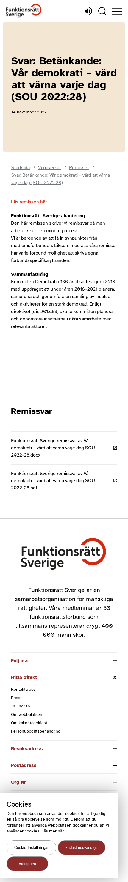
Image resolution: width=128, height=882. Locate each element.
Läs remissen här (29, 202)
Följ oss (20, 661)
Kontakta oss (23, 689)
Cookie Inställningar (31, 847)
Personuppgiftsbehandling (35, 731)
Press (16, 697)
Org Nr (18, 782)
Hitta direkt (24, 677)
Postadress (24, 765)
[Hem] (24, 11)
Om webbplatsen (26, 714)
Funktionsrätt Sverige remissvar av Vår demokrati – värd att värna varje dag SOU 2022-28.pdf (53, 481)
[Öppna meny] (117, 11)
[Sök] (102, 11)
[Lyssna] (88, 11)
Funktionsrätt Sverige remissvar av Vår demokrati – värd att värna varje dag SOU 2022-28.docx (53, 448)
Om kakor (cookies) (29, 722)
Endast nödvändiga (81, 847)
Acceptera (27, 863)
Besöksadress (27, 749)
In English (20, 706)
